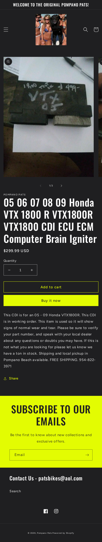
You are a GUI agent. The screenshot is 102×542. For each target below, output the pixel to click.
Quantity (10, 260)
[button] (6, 29)
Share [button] (14, 378)
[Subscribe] (87, 455)
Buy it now (51, 300)
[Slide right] (61, 186)
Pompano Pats (44, 533)
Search (15, 491)
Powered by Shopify (63, 533)
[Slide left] (40, 186)
